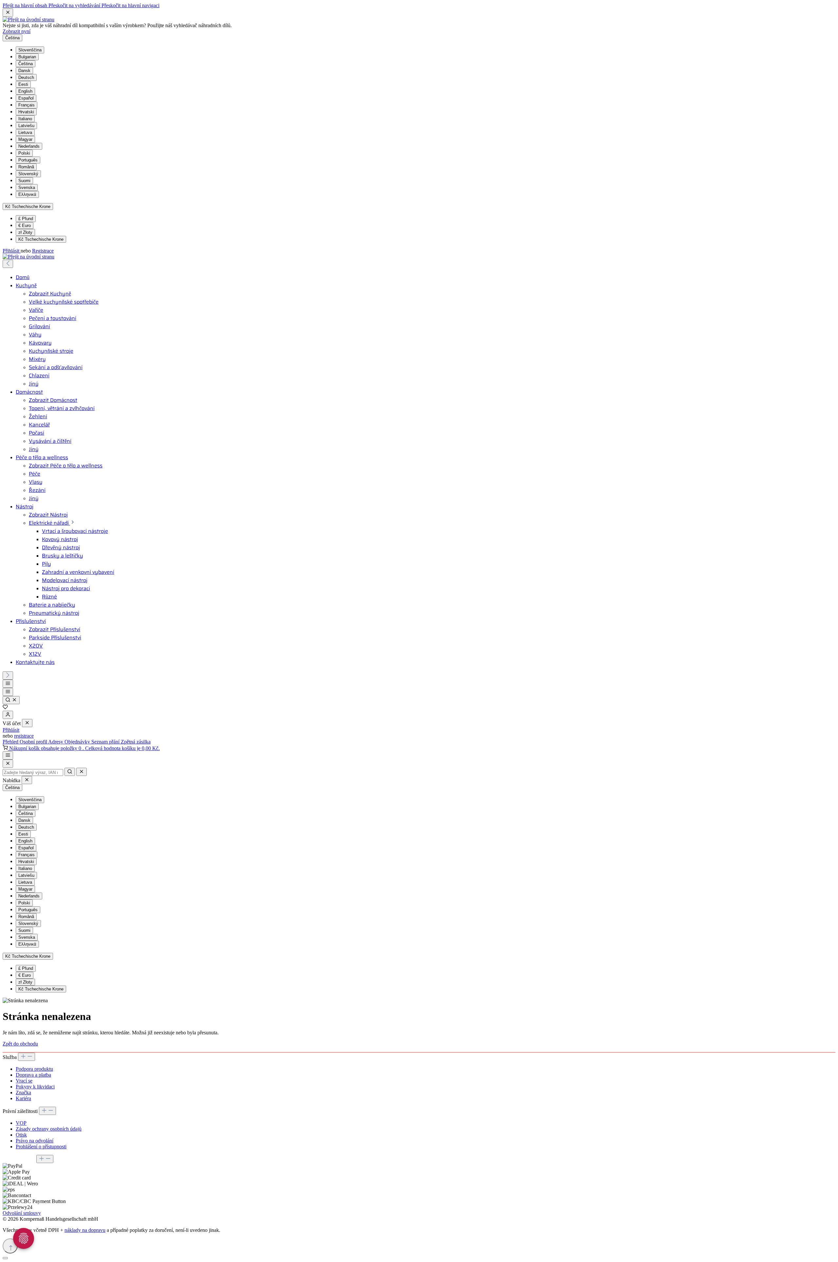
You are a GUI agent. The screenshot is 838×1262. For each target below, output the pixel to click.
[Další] (8, 675)
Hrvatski (26, 111)
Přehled (11, 741)
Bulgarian (27, 56)
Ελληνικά (27, 194)
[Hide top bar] (8, 13)
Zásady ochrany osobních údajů (49, 1129)
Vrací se (24, 1080)
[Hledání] (11, 700)
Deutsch (26, 77)
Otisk (21, 1135)
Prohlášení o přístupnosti (41, 1146)
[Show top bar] (8, 755)
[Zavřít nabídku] (27, 723)
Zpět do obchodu (20, 1043)
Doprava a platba (33, 1075)
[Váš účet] (8, 715)
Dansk (24, 70)
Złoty (25, 232)
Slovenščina (30, 49)
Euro (24, 225)
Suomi (24, 180)
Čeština (25, 63)
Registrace (43, 251)
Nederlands (29, 146)
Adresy (56, 741)
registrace (24, 736)
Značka (23, 1092)
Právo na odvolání (34, 1140)
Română (26, 166)
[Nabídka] (8, 684)
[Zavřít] (5, 1258)
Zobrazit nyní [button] (16, 31)
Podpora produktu (34, 1069)
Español (26, 98)
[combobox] (33, 772)
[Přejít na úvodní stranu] (28, 19)
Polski (24, 153)
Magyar (25, 139)
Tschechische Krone (41, 239)
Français (26, 105)
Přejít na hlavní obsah (25, 5)
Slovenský (28, 173)
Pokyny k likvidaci (35, 1086)
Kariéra (23, 1098)
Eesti (23, 84)
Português (28, 160)
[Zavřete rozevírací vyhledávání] (81, 772)
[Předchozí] (8, 264)
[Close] (8, 764)
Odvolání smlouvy (22, 1213)
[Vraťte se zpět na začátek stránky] (10, 1245)
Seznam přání (106, 741)
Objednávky (77, 741)
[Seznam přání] (5, 707)
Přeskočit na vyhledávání (74, 5)
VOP (21, 1123)
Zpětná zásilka (136, 741)
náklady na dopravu (84, 1230)
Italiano (25, 118)
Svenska (26, 187)
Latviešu (26, 125)
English (25, 91)
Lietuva (25, 132)
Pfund (25, 218)
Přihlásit (12, 251)
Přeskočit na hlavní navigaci (130, 5)
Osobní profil (34, 741)
